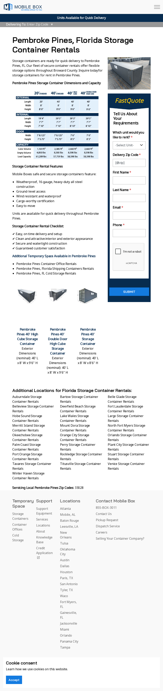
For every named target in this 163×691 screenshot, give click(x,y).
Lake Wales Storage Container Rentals (74, 418)
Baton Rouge (69, 520)
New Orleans (66, 535)
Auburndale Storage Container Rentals (27, 399)
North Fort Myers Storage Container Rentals (126, 428)
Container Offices (19, 527)
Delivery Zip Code (127, 155)
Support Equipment (44, 511)
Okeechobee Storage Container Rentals (27, 437)
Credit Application (44, 550)
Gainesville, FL (68, 615)
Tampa (65, 647)
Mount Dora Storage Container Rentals (75, 428)
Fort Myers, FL (68, 604)
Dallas (64, 566)
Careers (101, 532)
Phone (119, 225)
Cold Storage (18, 538)
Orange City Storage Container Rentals (74, 437)
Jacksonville (68, 623)
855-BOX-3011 (106, 507)
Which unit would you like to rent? (128, 135)
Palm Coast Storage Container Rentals (26, 447)
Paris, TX (66, 578)
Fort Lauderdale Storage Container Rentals (125, 409)
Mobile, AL (68, 514)
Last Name (122, 190)
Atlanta (65, 508)
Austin (64, 560)
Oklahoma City (67, 552)
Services (42, 519)
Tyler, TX (66, 590)
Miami (64, 629)
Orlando (66, 635)
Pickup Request (107, 520)
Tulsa (64, 543)
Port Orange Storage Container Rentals (27, 457)
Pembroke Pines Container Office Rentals (46, 264)
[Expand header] (157, 7)
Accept (14, 680)
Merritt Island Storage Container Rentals (28, 428)
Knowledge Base (44, 540)
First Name (122, 172)
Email (118, 207)
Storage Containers (20, 516)
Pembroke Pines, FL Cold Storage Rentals (46, 273)
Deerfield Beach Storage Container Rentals (78, 409)
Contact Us (104, 514)
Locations (43, 525)
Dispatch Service (108, 526)
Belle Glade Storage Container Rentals (122, 399)
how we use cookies (29, 669)
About (40, 531)
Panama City (69, 641)
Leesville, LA (69, 526)
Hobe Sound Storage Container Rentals (27, 418)
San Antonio (69, 584)
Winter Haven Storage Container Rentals (28, 476)
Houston (66, 572)
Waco (64, 596)
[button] (27, 331)
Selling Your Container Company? (120, 538)
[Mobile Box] (23, 7)
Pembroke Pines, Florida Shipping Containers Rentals (55, 268)
